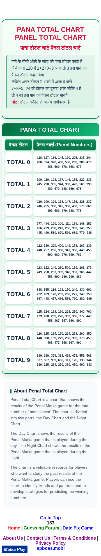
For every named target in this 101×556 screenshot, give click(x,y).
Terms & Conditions (75, 538)
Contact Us (38, 538)
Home (14, 528)
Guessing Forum (41, 528)
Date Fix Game (78, 528)
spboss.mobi (51, 548)
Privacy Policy (50, 543)
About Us (13, 538)
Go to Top (50, 517)
